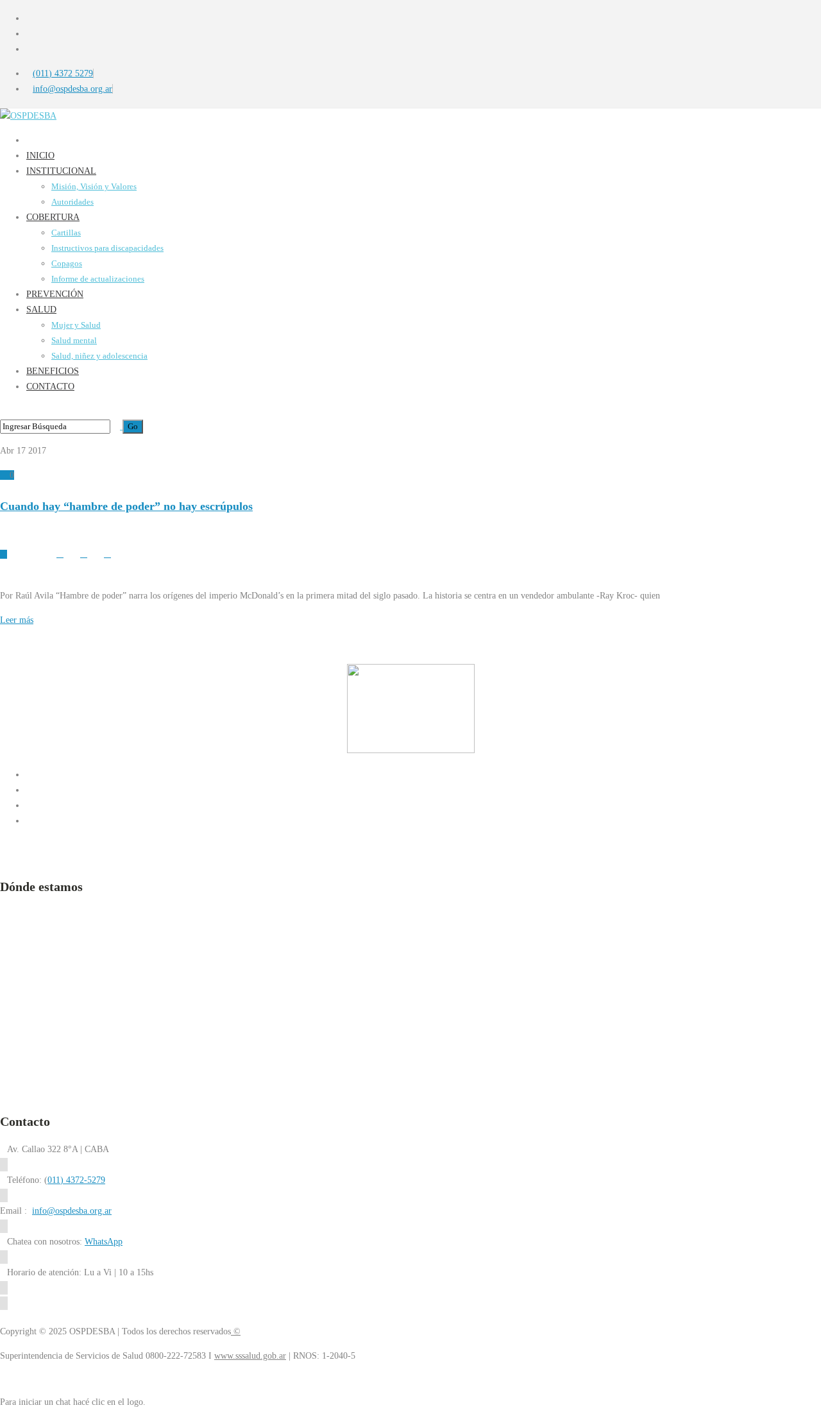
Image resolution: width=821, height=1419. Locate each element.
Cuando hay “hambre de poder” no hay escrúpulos (126, 506)
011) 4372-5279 (76, 1180)
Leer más (16, 620)
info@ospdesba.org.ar (72, 1211)
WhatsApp (104, 1241)
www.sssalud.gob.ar (250, 1356)
